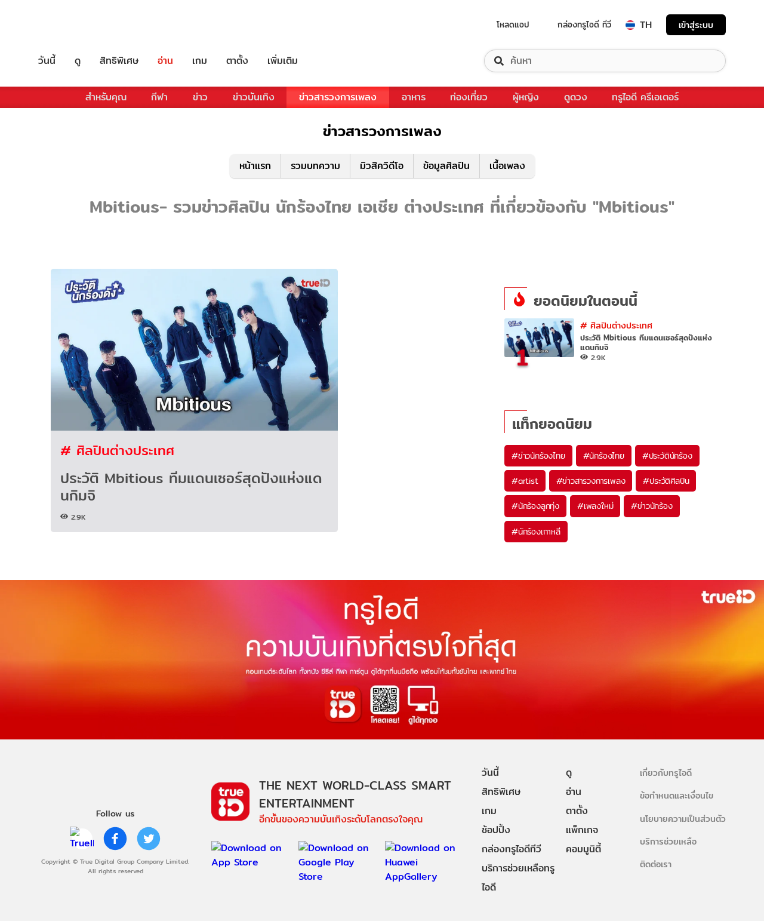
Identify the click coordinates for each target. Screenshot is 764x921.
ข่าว (200, 97)
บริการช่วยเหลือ (668, 841)
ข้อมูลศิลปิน (446, 165)
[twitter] (149, 839)
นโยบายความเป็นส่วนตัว (683, 818)
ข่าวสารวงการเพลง (338, 97)
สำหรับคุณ (106, 97)
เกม (199, 61)
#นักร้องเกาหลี (536, 531)
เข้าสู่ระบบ (696, 25)
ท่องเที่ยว (469, 97)
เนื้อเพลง (507, 165)
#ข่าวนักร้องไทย (538, 455)
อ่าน (165, 61)
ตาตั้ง (237, 61)
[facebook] (115, 839)
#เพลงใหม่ (595, 505)
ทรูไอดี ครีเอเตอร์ (645, 97)
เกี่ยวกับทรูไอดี (666, 772)
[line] (82, 839)
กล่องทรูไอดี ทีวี (584, 24)
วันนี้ (47, 61)
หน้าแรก (255, 165)
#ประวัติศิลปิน (666, 480)
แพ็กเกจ (582, 829)
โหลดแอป (513, 24)
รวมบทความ (315, 165)
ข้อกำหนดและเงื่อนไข (676, 795)
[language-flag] (630, 25)
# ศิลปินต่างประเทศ (117, 450)
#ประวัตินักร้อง (667, 455)
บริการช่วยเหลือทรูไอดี (518, 878)
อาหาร (414, 97)
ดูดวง (575, 97)
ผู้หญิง (526, 97)
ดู (78, 61)
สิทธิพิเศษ (119, 61)
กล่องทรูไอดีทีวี (511, 849)
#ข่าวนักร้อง (651, 505)
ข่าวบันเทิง (254, 97)
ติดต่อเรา (655, 864)
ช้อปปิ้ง (496, 829)
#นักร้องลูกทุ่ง (535, 505)
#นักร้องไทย (603, 455)
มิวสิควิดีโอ (381, 165)
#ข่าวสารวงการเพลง (591, 480)
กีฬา (159, 97)
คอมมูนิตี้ (583, 849)
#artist (525, 480)
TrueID (74, 24)
